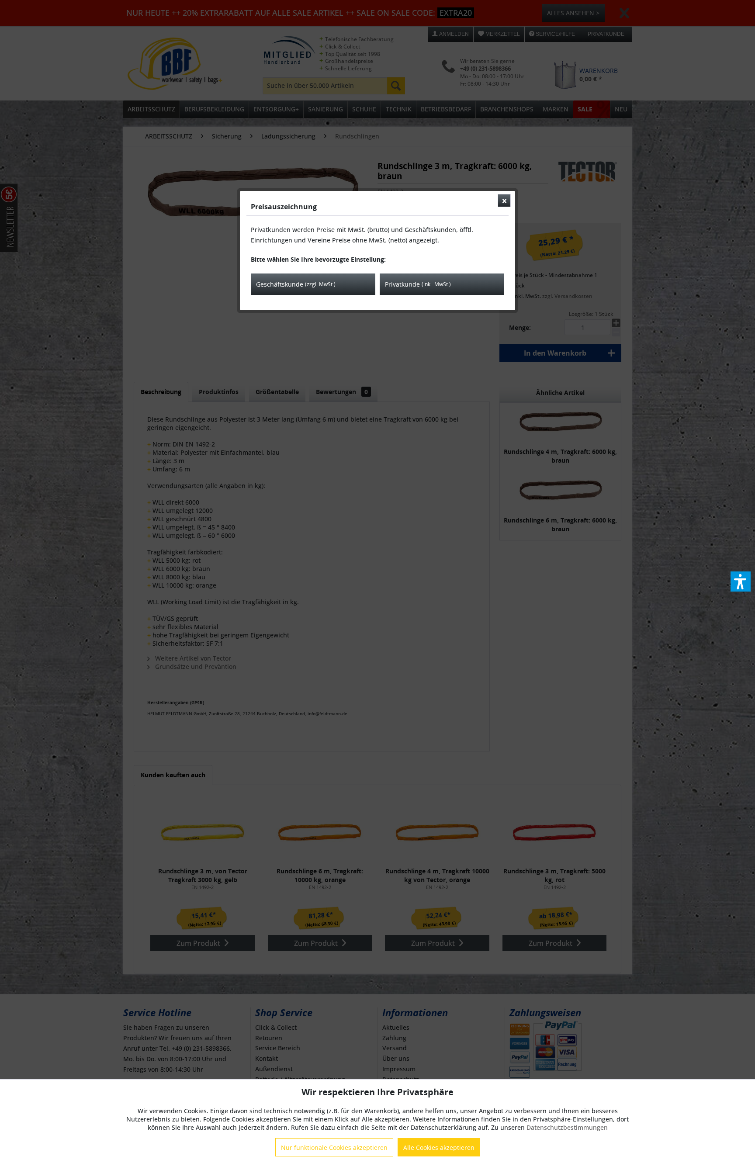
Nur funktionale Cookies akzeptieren (334, 1147)
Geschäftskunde (296, 284)
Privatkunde (418, 284)
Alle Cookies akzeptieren (438, 1147)
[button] (741, 581)
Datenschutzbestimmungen (567, 1127)
